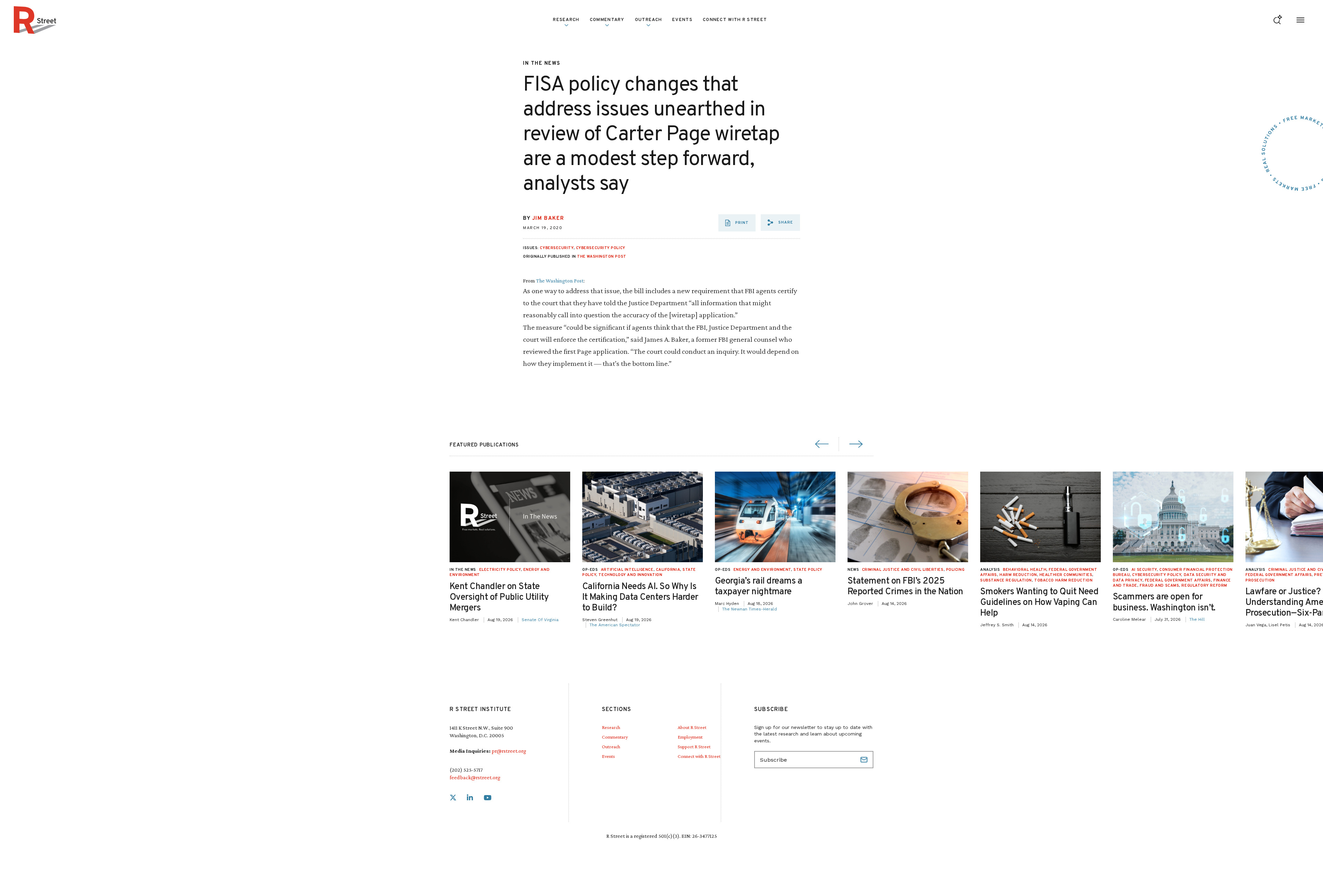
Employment (690, 737)
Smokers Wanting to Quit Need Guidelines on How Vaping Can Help (1039, 602)
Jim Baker (548, 218)
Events (682, 20)
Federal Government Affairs (1178, 580)
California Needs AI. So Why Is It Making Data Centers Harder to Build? (640, 597)
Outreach (648, 20)
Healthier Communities (1066, 575)
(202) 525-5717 (466, 770)
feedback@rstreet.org (475, 777)
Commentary (615, 737)
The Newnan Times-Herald (749, 609)
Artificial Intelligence (627, 569)
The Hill (1197, 619)
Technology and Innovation (630, 575)
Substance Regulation (1006, 580)
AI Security (1144, 569)
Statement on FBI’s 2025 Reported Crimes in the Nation (905, 587)
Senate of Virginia (540, 619)
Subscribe (864, 759)
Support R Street (694, 746)
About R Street (692, 727)
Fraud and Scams (1159, 585)
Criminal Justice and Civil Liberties (903, 569)
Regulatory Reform (1204, 585)
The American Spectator (614, 624)
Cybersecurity (556, 248)
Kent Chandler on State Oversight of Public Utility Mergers (499, 597)
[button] (780, 222)
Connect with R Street (735, 20)
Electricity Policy (500, 569)
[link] (453, 798)
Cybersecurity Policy (600, 248)
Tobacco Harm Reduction (1063, 580)
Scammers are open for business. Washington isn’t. (1164, 602)
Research (611, 727)
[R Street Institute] (35, 20)
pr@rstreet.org (509, 751)
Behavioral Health (1024, 569)
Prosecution (1260, 580)
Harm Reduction (1018, 575)
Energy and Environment (762, 569)
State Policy (807, 569)
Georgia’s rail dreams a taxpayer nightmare (758, 587)
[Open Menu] (1300, 20)
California (668, 569)
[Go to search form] (1277, 20)
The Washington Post (601, 256)
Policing (955, 569)
